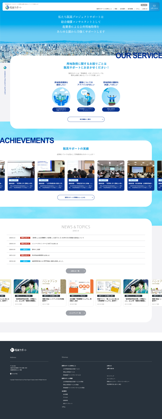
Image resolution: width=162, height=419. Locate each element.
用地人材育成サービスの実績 (70, 384)
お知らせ (144, 8)
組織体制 (65, 400)
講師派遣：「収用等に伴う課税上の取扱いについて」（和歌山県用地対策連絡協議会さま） (81, 183)
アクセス (65, 397)
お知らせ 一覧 (75, 271)
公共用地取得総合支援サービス (71, 369)
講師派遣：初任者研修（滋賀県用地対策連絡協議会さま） (141, 183)
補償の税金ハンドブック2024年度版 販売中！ (26, 300)
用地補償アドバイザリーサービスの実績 (73, 387)
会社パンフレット (68, 403)
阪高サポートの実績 (67, 378)
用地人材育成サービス (69, 372)
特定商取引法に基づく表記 (114, 384)
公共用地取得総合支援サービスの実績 (73, 381)
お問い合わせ (154, 8)
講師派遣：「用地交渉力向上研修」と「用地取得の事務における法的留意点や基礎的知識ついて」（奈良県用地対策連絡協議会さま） (51, 183)
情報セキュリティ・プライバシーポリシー (118, 381)
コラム (138, 8)
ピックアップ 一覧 (75, 313)
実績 (116, 8)
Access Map (14, 373)
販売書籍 (130, 8)
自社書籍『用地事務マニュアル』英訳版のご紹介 (53, 300)
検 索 (145, 5)
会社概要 (65, 394)
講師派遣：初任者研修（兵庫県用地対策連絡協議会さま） (111, 183)
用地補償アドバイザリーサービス (72, 375)
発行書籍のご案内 (85, 119)
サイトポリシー (111, 378)
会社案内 (122, 8)
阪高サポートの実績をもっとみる (75, 197)
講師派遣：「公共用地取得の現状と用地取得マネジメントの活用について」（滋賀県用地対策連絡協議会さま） (21, 183)
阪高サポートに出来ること (104, 8)
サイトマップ (110, 376)
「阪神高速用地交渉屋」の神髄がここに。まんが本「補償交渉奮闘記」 (108, 300)
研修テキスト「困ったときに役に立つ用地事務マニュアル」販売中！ (80, 300)
